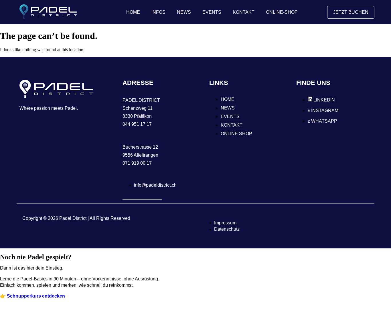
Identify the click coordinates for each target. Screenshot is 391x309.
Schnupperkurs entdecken (36, 296)
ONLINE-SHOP (282, 12)
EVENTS (211, 12)
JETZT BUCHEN (350, 12)
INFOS (158, 12)
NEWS (184, 12)
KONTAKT (243, 12)
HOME (133, 12)
